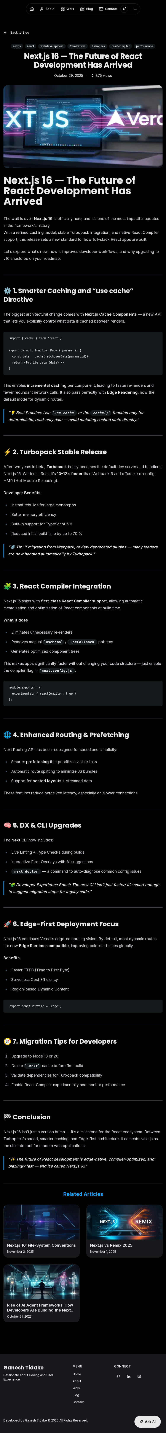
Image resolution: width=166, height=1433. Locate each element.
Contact (78, 1402)
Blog (76, 1395)
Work (76, 1388)
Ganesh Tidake (23, 1367)
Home (77, 1374)
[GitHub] (118, 1376)
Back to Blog (19, 32)
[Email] (139, 1376)
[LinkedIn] (128, 1376)
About (77, 1381)
